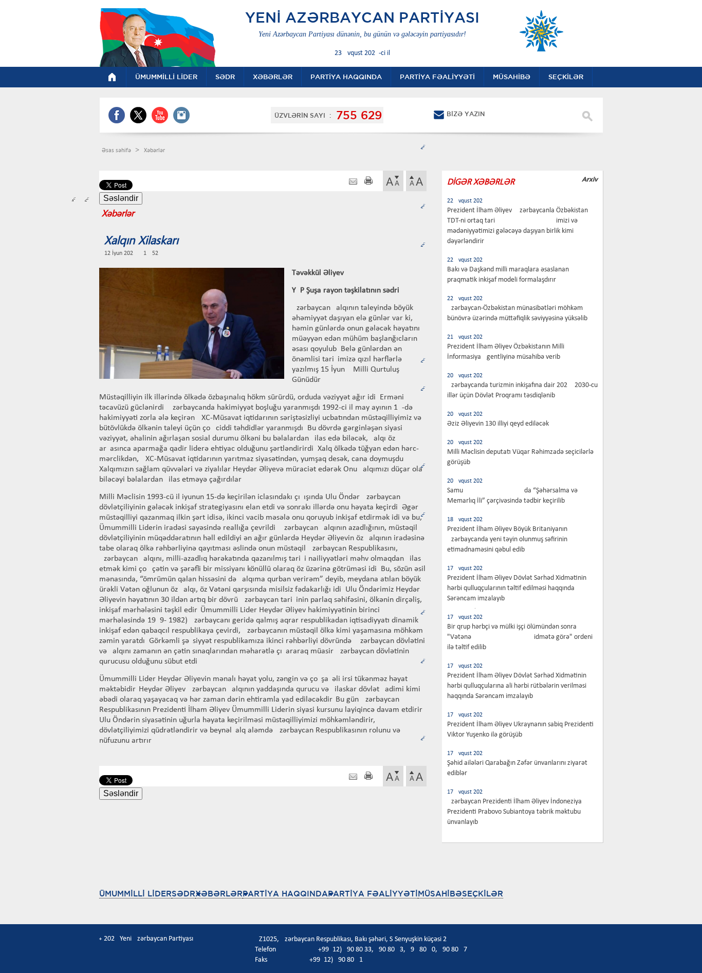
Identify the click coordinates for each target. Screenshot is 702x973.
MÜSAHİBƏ (440, 893)
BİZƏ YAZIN (466, 114)
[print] (368, 181)
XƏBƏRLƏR (219, 893)
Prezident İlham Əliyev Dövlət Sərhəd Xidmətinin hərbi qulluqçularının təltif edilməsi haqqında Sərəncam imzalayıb (516, 588)
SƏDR (183, 893)
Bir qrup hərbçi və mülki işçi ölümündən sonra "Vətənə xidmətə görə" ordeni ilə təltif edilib (520, 637)
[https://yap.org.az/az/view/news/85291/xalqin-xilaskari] (353, 181)
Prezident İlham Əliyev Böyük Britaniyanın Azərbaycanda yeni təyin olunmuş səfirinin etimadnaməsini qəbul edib (507, 539)
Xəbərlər (154, 151)
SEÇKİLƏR (482, 893)
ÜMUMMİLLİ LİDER (135, 893)
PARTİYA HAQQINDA (285, 893)
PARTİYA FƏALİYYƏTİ (373, 893)
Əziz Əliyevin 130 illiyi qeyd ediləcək (498, 424)
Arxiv (590, 179)
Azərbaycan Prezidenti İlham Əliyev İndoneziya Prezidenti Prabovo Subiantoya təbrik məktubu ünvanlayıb (514, 812)
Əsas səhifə (117, 151)
